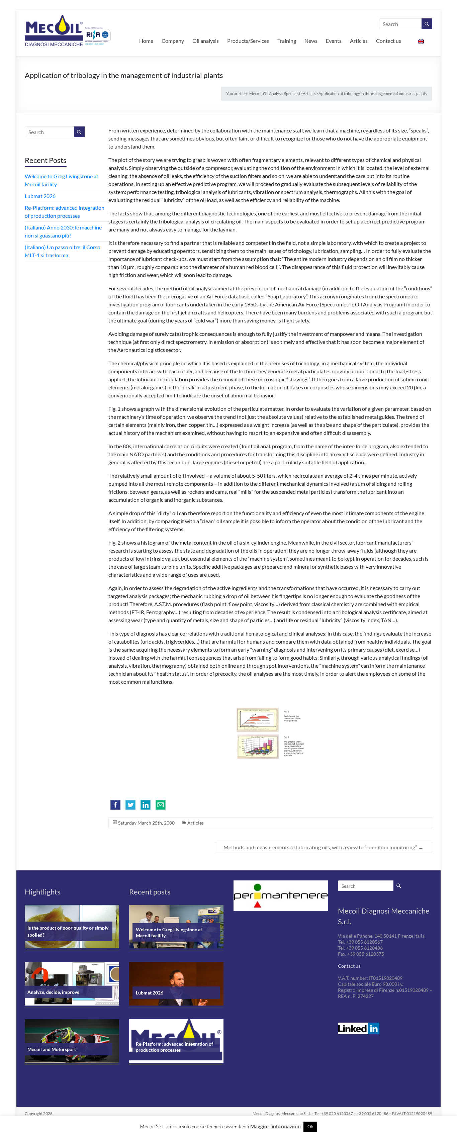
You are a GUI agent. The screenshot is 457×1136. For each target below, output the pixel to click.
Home (146, 40)
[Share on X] (130, 804)
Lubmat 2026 (40, 196)
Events (334, 40)
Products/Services (248, 40)
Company (173, 40)
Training (286, 40)
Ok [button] (310, 1126)
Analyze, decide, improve (53, 992)
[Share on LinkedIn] (145, 804)
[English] (420, 41)
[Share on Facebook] (115, 804)
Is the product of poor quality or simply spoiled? (67, 931)
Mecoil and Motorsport (51, 1049)
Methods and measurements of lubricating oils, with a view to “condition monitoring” (323, 847)
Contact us (388, 40)
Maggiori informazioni (275, 1126)
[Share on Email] (160, 804)
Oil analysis (205, 40)
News (310, 40)
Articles (359, 40)
